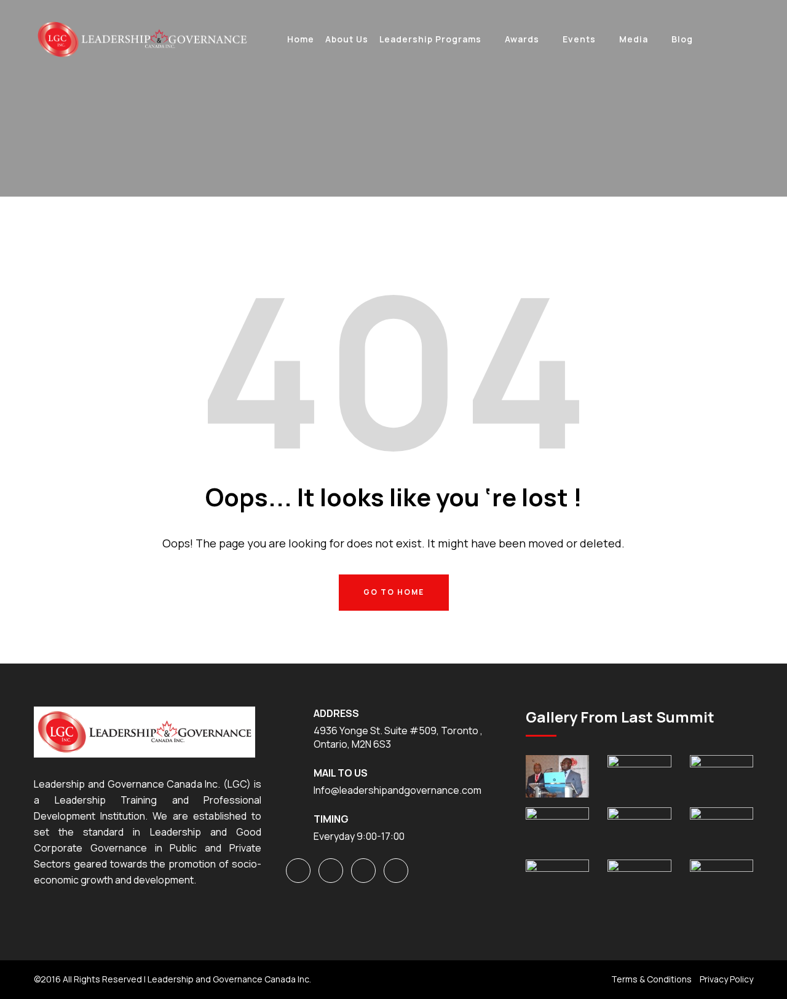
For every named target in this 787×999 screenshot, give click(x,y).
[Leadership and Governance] (141, 38)
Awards (522, 39)
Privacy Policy (726, 979)
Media (633, 39)
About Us (346, 39)
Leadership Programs (430, 39)
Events (579, 39)
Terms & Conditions (651, 979)
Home (300, 39)
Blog (682, 39)
